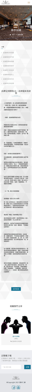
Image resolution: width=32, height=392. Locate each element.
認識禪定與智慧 (8, 83)
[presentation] (3, 330)
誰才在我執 (16, 336)
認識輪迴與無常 (8, 66)
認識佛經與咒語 (8, 57)
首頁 (13, 35)
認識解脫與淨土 (8, 75)
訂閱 (27, 367)
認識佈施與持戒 (8, 79)
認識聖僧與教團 (8, 61)
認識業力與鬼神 (8, 70)
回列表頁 (16, 289)
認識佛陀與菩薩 (8, 53)
